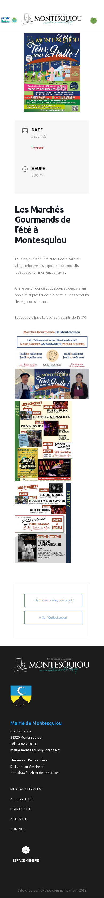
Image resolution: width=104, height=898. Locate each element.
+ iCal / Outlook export (53, 617)
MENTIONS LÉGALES (25, 788)
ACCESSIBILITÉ (21, 798)
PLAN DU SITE (20, 809)
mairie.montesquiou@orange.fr (35, 750)
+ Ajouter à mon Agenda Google (53, 600)
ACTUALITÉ (18, 818)
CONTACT (17, 829)
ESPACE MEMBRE (26, 860)
